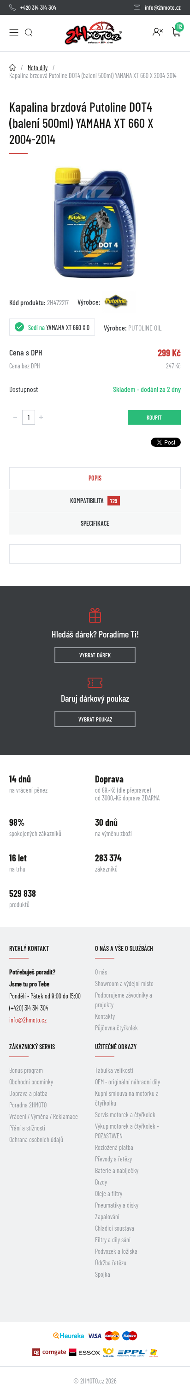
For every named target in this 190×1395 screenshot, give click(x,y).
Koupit (154, 417)
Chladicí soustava (114, 1228)
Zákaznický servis (32, 1047)
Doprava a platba (28, 1093)
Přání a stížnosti (27, 1128)
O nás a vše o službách (124, 948)
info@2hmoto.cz (163, 7)
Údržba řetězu (110, 1263)
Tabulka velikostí (114, 1070)
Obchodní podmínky (31, 1082)
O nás (101, 972)
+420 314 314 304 (38, 7)
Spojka (102, 1274)
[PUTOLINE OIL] (119, 302)
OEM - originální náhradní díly (127, 1082)
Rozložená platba (114, 1147)
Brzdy (101, 1182)
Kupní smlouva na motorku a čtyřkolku (127, 1098)
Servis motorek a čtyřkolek (125, 1114)
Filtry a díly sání (113, 1240)
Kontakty (105, 1016)
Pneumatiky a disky (116, 1205)
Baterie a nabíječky (116, 1170)
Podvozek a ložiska (116, 1251)
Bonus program (26, 1070)
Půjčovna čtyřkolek (116, 1028)
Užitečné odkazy (116, 1047)
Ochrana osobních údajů (36, 1139)
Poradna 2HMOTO (28, 1105)
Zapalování (107, 1217)
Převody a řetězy (113, 1159)
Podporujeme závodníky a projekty (123, 1000)
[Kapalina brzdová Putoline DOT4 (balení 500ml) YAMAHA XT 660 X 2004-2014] (95, 223)
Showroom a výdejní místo (124, 983)
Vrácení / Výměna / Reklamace (43, 1116)
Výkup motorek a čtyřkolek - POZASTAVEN (127, 1131)
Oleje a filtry (108, 1193)
